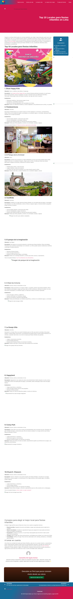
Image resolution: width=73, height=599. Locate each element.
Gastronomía (21, 2)
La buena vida (39, 2)
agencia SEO (55, 593)
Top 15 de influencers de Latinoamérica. (24, 257)
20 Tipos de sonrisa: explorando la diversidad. (26, 125)
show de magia (12, 41)
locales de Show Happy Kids (18, 93)
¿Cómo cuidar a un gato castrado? (23, 490)
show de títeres (45, 545)
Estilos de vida (29, 2)
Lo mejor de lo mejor (50, 2)
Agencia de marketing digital (44, 593)
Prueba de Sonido (61, 2)
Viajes (69, 2)
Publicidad (39, 591)
